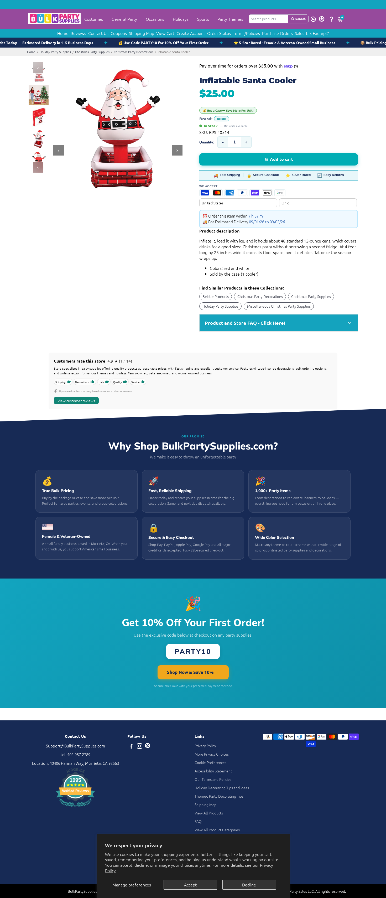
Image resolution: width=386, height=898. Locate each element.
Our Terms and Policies (213, 779)
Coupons (119, 33)
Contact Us (98, 33)
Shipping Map (141, 33)
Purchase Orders (277, 33)
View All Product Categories (217, 829)
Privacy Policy (205, 745)
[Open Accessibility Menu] (321, 19)
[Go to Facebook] (131, 746)
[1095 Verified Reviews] (75, 808)
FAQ (198, 821)
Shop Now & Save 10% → (193, 672)
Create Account (190, 33)
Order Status (219, 33)
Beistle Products (215, 296)
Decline (249, 884)
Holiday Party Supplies (55, 52)
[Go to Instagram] (139, 746)
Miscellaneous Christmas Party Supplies (279, 306)
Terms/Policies (246, 33)
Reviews (78, 33)
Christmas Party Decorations (133, 52)
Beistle (221, 118)
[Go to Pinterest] (147, 746)
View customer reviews (76, 400)
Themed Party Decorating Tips (219, 796)
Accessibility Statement (213, 770)
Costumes (93, 19)
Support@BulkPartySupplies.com (75, 746)
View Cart (165, 33)
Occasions (155, 19)
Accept (190, 884)
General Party (124, 19)
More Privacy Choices (212, 754)
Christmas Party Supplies (92, 52)
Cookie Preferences (210, 762)
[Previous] (38, 67)
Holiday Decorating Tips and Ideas (222, 787)
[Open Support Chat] (331, 19)
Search (300, 19)
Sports (203, 19)
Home (63, 33)
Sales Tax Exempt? (312, 33)
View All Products (209, 813)
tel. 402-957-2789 (75, 754)
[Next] (38, 167)
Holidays (181, 19)
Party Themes (230, 19)
